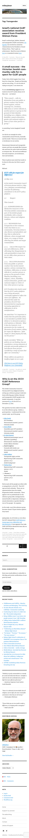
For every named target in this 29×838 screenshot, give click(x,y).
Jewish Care (16, 535)
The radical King (7, 814)
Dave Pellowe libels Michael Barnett (14, 645)
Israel (3, 58)
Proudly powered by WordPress (16, 835)
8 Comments (10, 372)
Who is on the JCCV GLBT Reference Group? (13, 381)
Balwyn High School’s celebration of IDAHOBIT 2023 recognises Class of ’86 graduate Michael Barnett (15, 639)
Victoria (4, 372)
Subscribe (7, 588)
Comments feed (8, 797)
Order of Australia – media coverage (14, 648)
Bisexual (18, 57)
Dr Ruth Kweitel (9, 435)
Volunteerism (12, 60)
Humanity (11, 57)
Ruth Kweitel (18, 537)
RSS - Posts (6, 776)
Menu (24, 5)
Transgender (5, 60)
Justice (10, 532)
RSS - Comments (8, 781)
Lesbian (7, 58)
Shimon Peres (13, 58)
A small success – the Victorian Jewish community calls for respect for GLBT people (14, 70)
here (3, 53)
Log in (5, 793)
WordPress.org (8, 800)
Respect (15, 371)
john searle (21, 535)
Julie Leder (5, 537)
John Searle (7, 418)
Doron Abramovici (17, 534)
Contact (4, 822)
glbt (24, 57)
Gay (21, 57)
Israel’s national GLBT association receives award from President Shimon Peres (14, 32)
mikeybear (7, 6)
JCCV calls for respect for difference (14, 174)
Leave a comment (18, 538)
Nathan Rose (8, 465)
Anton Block (7, 427)
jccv (21, 369)
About (4, 818)
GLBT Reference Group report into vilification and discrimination (13, 522)
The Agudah (20, 58)
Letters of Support (7, 825)
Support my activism (8, 810)
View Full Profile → (7, 755)
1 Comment (19, 60)
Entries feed (7, 795)
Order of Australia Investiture (12, 643)
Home (4, 807)
